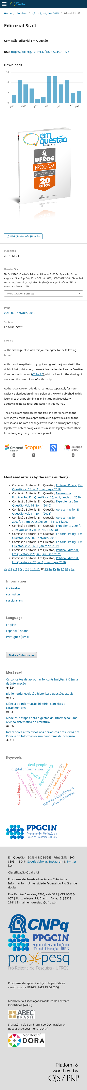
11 (38, 569)
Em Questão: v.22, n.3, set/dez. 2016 (47, 536)
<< (5, 569)
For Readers (13, 588)
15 (54, 569)
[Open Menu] (4, 4)
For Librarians (14, 600)
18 (66, 569)
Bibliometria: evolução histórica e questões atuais (39, 693)
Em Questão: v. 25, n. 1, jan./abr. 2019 (47, 544)
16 (58, 569)
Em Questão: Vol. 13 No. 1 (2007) (47, 522)
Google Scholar (37, 861)
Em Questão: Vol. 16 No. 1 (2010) (45, 503)
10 (34, 569)
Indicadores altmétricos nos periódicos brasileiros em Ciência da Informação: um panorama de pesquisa (42, 734)
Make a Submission (21, 655)
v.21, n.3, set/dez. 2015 (45, 13)
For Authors (13, 594)
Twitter (71, 861)
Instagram (56, 861)
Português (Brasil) (18, 637)
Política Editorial (67, 550)
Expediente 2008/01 (69, 526)
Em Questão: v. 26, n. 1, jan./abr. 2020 (55, 497)
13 (46, 569)
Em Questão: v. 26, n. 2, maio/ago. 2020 (39, 562)
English (11, 625)
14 (50, 569)
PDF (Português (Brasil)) (25, 236)
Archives (22, 13)
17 (62, 569)
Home (8, 13)
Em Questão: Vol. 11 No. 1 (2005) (46, 511)
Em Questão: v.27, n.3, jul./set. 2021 (36, 554)
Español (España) (18, 631)
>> (72, 569)
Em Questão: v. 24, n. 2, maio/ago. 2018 (47, 487)
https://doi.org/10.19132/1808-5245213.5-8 (40, 52)
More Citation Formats (20, 293)
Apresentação (65, 509)
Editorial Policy (66, 485)
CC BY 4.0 (37, 374)
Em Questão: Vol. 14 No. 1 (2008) (36, 530)
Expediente (64, 501)
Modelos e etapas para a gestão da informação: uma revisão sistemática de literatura (41, 720)
